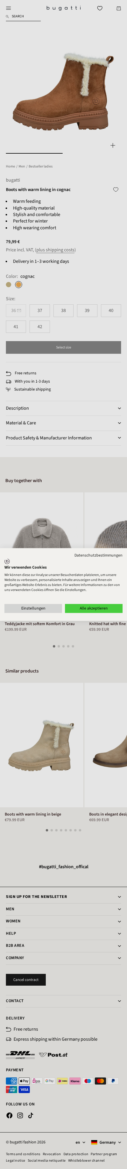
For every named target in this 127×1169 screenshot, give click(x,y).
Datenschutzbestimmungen (98, 555)
